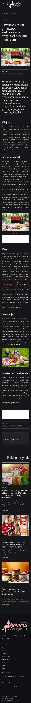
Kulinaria (13, 13)
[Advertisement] (15, 239)
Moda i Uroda (5, 659)
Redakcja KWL (9, 43)
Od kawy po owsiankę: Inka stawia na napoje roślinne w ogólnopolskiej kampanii (13, 544)
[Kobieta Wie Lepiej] (15, 4)
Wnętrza (4, 665)
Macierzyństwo (6, 656)
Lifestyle (4, 653)
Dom (3, 648)
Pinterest (13, 425)
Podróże (4, 662)
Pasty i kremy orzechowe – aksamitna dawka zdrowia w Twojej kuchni (13, 591)
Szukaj (15, 686)
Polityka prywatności (8, 698)
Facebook (4, 425)
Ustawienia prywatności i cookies (11, 700)
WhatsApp (20, 425)
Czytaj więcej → (6, 510)
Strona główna (5, 13)
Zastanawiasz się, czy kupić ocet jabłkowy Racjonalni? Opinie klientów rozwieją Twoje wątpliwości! (15, 494)
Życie (3, 668)
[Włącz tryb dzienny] (7, 4)
